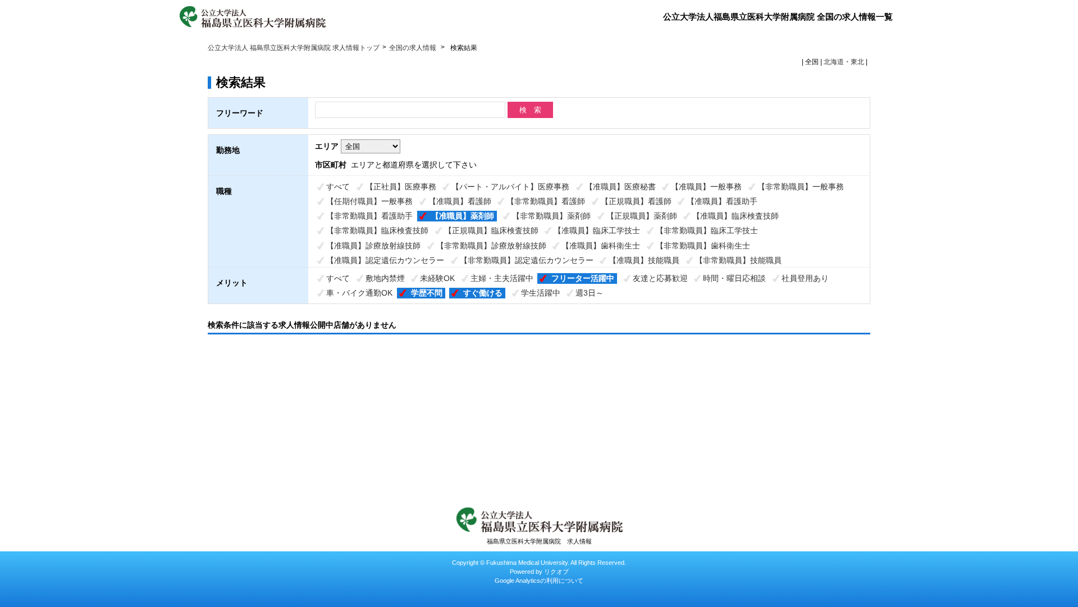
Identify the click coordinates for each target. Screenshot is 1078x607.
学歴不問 (426, 292)
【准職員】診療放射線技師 (373, 245)
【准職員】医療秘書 (620, 186)
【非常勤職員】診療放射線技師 (491, 245)
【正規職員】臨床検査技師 (491, 230)
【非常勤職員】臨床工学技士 (707, 230)
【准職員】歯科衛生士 (600, 245)
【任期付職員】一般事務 (369, 201)
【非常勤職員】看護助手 (369, 215)
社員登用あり (805, 278)
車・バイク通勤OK (359, 292)
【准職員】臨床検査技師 (735, 215)
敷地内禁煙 (385, 278)
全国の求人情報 (413, 48)
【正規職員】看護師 (636, 201)
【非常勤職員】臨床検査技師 (377, 230)
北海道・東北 (844, 62)
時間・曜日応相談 (734, 278)
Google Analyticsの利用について (539, 580)
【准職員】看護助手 (722, 201)
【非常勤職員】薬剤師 (551, 215)
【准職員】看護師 (459, 201)
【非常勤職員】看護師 (545, 201)
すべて (338, 186)
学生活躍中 (540, 292)
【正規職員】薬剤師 (641, 215)
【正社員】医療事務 (401, 186)
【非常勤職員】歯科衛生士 (703, 245)
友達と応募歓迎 (660, 278)
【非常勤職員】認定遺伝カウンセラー (526, 260)
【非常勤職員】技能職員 (738, 260)
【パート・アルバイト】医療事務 (510, 186)
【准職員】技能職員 (644, 260)
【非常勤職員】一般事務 (800, 186)
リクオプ (556, 571)
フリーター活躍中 (582, 278)
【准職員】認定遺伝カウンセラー (385, 260)
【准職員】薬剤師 (462, 215)
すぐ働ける (483, 292)
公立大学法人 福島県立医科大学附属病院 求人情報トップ (294, 48)
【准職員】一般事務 (706, 186)
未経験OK (437, 278)
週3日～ (589, 292)
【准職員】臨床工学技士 (597, 230)
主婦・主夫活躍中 (502, 278)
